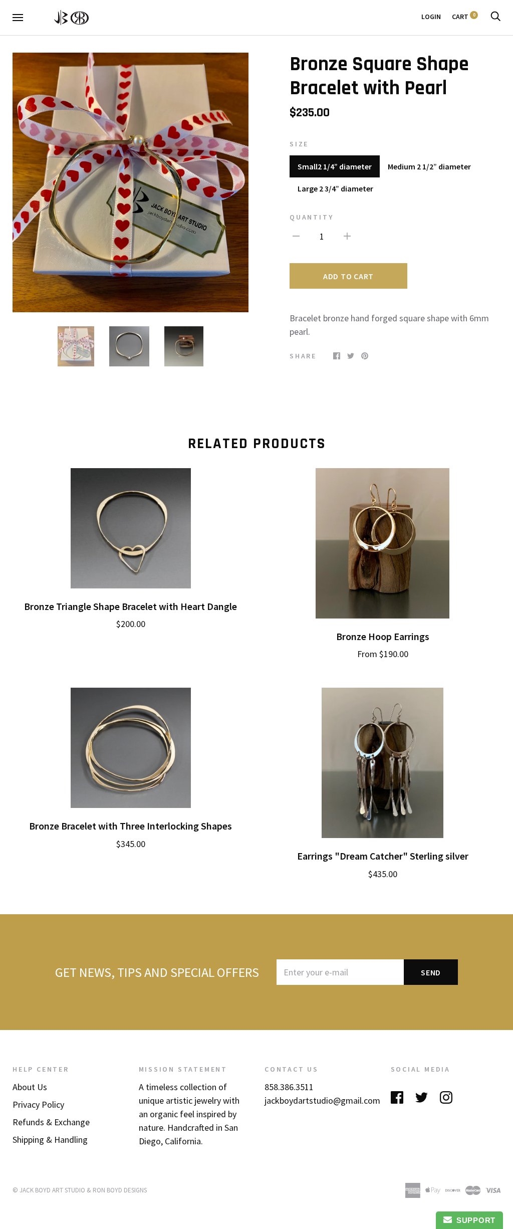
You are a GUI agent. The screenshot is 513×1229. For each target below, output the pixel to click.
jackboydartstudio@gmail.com (322, 1100)
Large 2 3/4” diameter (335, 188)
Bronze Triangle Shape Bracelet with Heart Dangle (130, 606)
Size (299, 143)
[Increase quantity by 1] (347, 235)
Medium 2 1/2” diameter (429, 166)
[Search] (495, 16)
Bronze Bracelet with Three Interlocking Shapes (130, 826)
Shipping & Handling (50, 1139)
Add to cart (348, 276)
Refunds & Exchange (51, 1122)
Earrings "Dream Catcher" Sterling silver (382, 856)
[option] (130, 182)
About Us (30, 1087)
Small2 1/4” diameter (335, 166)
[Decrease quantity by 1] (296, 235)
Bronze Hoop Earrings (382, 637)
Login (431, 16)
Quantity (311, 217)
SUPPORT (473, 1220)
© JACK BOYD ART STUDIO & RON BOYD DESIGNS (80, 1190)
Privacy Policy (38, 1104)
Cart (463, 16)
